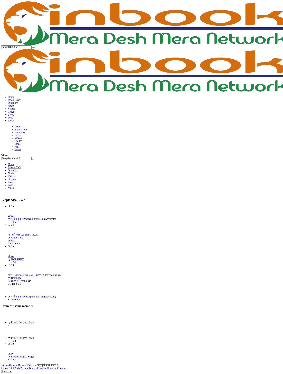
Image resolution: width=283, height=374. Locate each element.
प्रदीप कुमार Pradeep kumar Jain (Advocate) (33, 218)
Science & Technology (19, 280)
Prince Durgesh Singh (22, 322)
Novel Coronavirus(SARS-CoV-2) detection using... (35, 275)
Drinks (11, 240)
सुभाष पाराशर (17, 259)
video (11, 216)
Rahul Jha (16, 277)
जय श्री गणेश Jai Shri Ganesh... (23, 234)
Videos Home (8, 365)
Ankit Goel (17, 237)
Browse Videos (26, 365)
